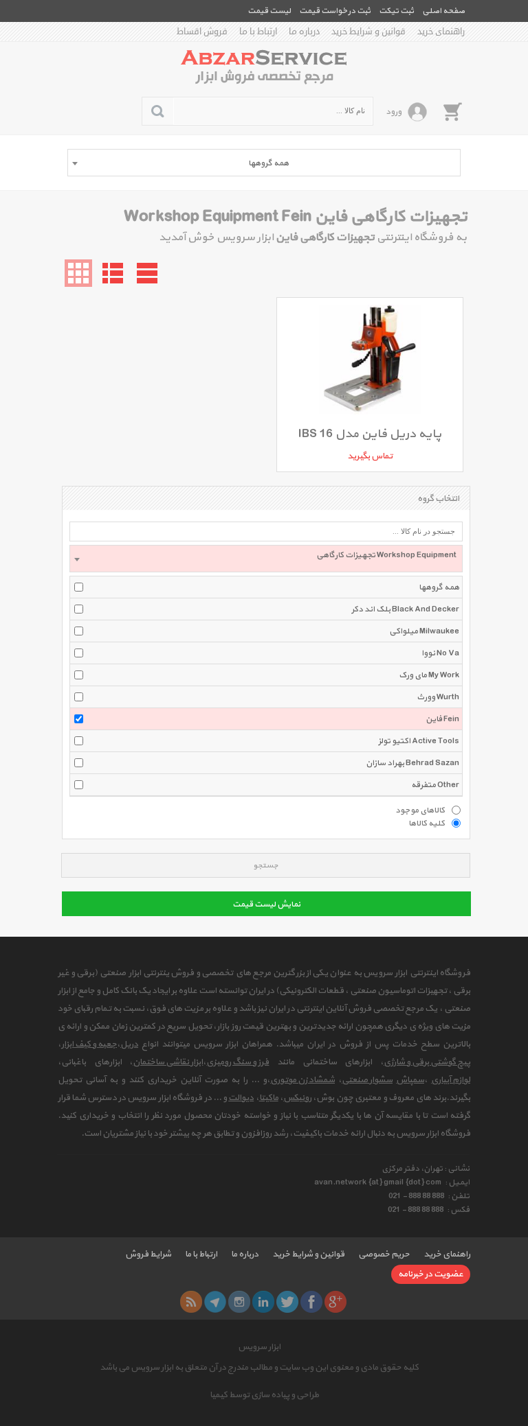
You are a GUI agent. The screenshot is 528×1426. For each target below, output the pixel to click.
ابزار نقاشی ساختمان (168, 1062)
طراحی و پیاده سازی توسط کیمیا (264, 1395)
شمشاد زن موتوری (302, 1080)
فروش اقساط (202, 31)
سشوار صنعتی (367, 1080)
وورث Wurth (438, 697)
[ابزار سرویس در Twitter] (287, 1302)
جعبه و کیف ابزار (89, 1044)
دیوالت (241, 1098)
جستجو (265, 866)
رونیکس (297, 1098)
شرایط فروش (148, 1254)
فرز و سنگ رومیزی (237, 1062)
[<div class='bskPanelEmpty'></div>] (452, 111)
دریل (129, 1044)
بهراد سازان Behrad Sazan (412, 763)
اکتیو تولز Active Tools (418, 741)
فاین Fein (442, 719)
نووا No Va (440, 653)
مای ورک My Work (429, 675)
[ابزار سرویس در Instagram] (239, 1302)
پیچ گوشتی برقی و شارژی (427, 1062)
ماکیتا (268, 1098)
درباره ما (304, 31)
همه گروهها (439, 587)
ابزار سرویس (259, 1347)
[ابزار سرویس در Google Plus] (335, 1302)
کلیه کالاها (426, 822)
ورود (394, 112)
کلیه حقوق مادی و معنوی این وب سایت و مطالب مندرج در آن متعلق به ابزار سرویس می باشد (259, 1368)
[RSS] (191, 1302)
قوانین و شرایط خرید (368, 31)
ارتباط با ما (258, 31)
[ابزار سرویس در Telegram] (215, 1302)
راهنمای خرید (441, 31)
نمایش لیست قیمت (266, 904)
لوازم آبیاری (450, 1080)
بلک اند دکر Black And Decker (405, 609)
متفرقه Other (435, 785)
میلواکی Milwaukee (424, 631)
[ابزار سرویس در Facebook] (311, 1302)
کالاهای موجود (420, 809)
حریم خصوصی (384, 1254)
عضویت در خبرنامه (430, 1274)
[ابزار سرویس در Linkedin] (263, 1302)
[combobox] (264, 162)
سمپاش (410, 1080)
